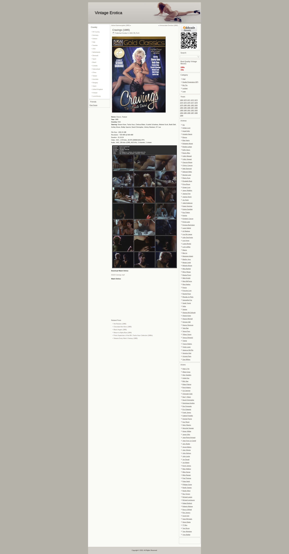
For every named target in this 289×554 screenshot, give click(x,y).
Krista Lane (186, 222)
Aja (183, 125)
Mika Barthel (186, 269)
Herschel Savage (188, 428)
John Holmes (186, 453)
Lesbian (185, 88)
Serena (184, 309)
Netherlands (96, 52)
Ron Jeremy (186, 513)
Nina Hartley (186, 284)
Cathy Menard (187, 156)
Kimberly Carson (187, 219)
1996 (188, 113)
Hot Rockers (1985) (120, 324)
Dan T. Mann (186, 397)
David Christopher (188, 400)
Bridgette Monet (187, 143)
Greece (94, 38)
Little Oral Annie (187, 237)
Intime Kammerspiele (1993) (120, 25)
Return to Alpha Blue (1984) (123, 332)
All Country (96, 32)
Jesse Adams (186, 447)
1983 (196, 105)
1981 (188, 105)
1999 (181, 115)
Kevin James (186, 466)
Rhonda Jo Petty (187, 297)
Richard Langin (187, 497)
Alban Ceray (186, 372)
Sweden (95, 45)
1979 (181, 105)
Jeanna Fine (186, 194)
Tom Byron (186, 528)
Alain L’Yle (185, 369)
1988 (196, 108)
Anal (183, 79)
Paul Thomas (186, 478)
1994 (181, 113)
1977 (192, 103)
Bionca (184, 137)
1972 (192, 100)
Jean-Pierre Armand (188, 437)
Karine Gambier (187, 209)
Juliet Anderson (187, 203)
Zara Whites (186, 359)
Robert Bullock (187, 503)
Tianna (184, 341)
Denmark (95, 55)
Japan (94, 86)
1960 (181, 100)
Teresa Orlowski (187, 338)
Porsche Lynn (186, 290)
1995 (185, 113)
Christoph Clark (187, 394)
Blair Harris (186, 140)
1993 (196, 110)
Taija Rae (185, 328)
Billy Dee (185, 381)
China (94, 72)
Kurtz (138, 33)
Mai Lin (184, 253)
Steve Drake (186, 522)
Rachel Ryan (186, 294)
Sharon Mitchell (187, 319)
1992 (192, 110)
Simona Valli (186, 322)
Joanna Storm (187, 197)
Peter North (186, 481)
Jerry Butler (186, 444)
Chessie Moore (187, 162)
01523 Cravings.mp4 (118, 275)
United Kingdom (97, 89)
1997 (192, 113)
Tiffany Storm (186, 334)
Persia (184, 287)
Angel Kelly (186, 131)
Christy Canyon (187, 165)
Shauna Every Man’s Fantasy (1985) (126, 338)
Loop (184, 91)
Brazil (94, 62)
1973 (196, 100)
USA (94, 49)
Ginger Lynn (186, 187)
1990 (185, 110)
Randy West (186, 491)
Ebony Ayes (186, 178)
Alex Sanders (186, 375)
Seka (184, 306)
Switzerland (96, 69)
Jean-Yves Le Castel (189, 441)
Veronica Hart (186, 353)
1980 (185, 105)
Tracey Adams (187, 344)
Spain (94, 59)
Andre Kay (185, 378)
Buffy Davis (186, 150)
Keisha (184, 215)
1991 (188, 110)
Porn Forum (93, 105)
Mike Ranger (186, 475)
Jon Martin (185, 462)
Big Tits (185, 85)
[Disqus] (144, 370)
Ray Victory (186, 494)
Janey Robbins (187, 190)
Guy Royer (185, 422)
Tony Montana (187, 531)
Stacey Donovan (187, 325)
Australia (95, 79)
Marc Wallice (186, 469)
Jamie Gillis (186, 434)
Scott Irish (185, 516)
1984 (181, 108)
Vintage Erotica (108, 12)
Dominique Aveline (188, 403)
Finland (94, 93)
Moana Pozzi (186, 275)
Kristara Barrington (188, 225)
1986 (188, 108)
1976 (188, 103)
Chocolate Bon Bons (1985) (123, 327)
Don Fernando (187, 406)
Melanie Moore (187, 265)
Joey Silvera (186, 450)
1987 (192, 108)
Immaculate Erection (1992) (169, 25)
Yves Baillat (186, 535)
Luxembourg (96, 96)
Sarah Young (186, 303)
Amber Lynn (186, 128)
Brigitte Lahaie (187, 147)
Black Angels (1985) (120, 330)
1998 (196, 113)
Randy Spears (187, 487)
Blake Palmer (186, 384)
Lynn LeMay (186, 247)
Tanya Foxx (186, 331)
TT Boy (184, 525)
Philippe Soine (187, 484)
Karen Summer (187, 206)
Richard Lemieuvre (188, 500)
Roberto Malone (187, 506)
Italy (93, 42)
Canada (94, 66)
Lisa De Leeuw (187, 234)
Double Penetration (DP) (190, 82)
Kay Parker (186, 212)
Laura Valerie (186, 228)
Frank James (186, 412)
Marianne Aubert (187, 256)
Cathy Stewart (187, 159)
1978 (196, 103)
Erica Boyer (186, 184)
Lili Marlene (186, 231)
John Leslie (186, 456)
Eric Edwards (186, 409)
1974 (181, 103)
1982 (192, 105)
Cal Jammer (186, 391)
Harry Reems (186, 425)
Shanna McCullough (189, 312)
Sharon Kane (186, 316)
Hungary (95, 82)
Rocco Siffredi (187, 509)
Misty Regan (186, 272)
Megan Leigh (186, 262)
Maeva (184, 250)
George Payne (187, 419)
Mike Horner (186, 472)
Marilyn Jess (186, 259)
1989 (181, 110)
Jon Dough (185, 459)
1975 (185, 103)
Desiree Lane (186, 175)
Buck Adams (186, 387)
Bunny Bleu (186, 153)
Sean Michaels (187, 519)
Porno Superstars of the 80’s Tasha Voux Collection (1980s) (133, 335)
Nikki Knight (186, 278)
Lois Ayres (185, 240)
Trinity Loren (186, 347)
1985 (185, 108)
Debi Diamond (187, 168)
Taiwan (94, 76)
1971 (188, 100)
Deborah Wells (187, 172)
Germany (95, 35)
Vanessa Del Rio (187, 350)
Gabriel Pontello (187, 416)
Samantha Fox (187, 300)
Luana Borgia (186, 244)
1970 (185, 100)
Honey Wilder (186, 431)
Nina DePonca (187, 281)
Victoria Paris (186, 356)
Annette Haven (187, 134)
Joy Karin (185, 200)
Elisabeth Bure (187, 181)
